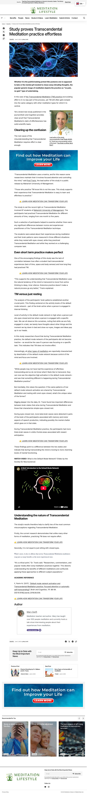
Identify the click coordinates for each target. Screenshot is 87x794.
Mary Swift (32, 612)
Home (3, 23)
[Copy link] (3, 38)
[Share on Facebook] (3, 28)
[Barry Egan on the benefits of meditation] (61, 671)
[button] (2, 18)
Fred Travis (31, 181)
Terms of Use (56, 656)
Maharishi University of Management (49, 210)
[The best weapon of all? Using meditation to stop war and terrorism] (72, 739)
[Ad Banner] (43, 160)
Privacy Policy (47, 656)
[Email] (40, 630)
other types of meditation (38, 351)
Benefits (19, 2)
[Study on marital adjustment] (43, 739)
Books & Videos (24, 674)
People (56, 674)
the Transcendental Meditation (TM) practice (44, 97)
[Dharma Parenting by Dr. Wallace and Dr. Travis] (26, 671)
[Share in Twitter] (3, 32)
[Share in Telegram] (3, 35)
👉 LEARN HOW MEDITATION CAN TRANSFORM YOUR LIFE (43, 201)
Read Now (68, 2)
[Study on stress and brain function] (15, 739)
